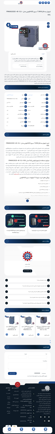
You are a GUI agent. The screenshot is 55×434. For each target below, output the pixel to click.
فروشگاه (8, 407)
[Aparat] (44, 421)
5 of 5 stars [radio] (35, 373)
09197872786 (23, 413)
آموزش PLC (16, 398)
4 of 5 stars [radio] (36, 373)
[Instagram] (45, 417)
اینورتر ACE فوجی (10, 95)
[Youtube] (49, 421)
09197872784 (23, 421)
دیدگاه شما (45, 361)
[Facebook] (40, 417)
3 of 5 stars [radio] (37, 373)
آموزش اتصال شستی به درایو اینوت (39, 230)
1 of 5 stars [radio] (39, 373)
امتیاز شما (44, 373)
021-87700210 (39, 66)
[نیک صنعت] (20, 2)
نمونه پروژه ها (16, 410)
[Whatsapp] (49, 417)
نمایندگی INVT (16, 402)
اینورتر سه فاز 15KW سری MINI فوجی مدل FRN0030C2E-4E (11, 328)
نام (46, 354)
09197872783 (23, 66)
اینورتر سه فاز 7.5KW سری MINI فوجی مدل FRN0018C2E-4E (27, 328)
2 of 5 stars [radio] (38, 373)
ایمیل (25, 354)
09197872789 (23, 417)
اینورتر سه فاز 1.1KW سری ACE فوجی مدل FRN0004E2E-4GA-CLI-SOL (43, 328)
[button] (27, 341)
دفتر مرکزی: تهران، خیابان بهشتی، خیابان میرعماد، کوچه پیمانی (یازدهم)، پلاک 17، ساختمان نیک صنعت (26, 394)
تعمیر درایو (16, 174)
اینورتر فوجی (30, 95)
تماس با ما (8, 393)
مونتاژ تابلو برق (16, 394)
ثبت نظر (11, 373)
